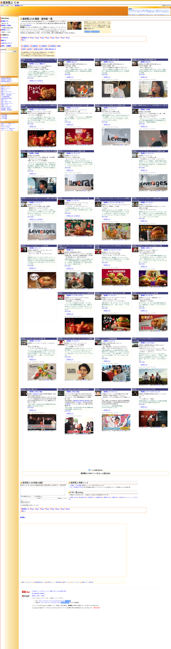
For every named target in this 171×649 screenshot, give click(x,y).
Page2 (32, 38)
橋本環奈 (87, 400)
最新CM (3, 40)
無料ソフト (4, 100)
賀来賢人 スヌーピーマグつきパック (114, 202)
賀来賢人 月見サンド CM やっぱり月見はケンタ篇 (147, 245)
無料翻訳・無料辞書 (6, 110)
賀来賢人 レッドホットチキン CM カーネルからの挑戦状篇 (75, 293)
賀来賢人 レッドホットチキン (37, 109)
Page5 (47, 38)
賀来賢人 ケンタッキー (73, 107)
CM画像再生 (43, 46)
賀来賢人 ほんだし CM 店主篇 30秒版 (69, 59)
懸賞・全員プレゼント (7, 103)
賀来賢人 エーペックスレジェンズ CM (143, 389)
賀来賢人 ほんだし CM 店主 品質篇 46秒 (107, 59)
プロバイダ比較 (5, 127)
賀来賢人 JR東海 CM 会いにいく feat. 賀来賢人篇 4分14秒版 (38, 151)
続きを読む (31, 78)
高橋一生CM (73, 497)
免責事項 (42, 593)
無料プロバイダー (6, 86)
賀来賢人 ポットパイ (35, 248)
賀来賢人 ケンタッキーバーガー (112, 250)
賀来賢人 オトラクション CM (103, 389)
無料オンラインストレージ (8, 93)
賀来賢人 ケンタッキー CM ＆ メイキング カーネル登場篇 (75, 338)
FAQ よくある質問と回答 (59, 591)
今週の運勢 (4, 117)
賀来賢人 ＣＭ (11, 2)
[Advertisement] (9, 64)
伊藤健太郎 (36, 394)
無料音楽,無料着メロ (6, 81)
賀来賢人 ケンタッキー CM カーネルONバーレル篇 (73, 105)
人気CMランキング (6, 43)
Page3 (37, 38)
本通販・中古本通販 (75, 485)
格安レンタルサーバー (27, 582)
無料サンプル (4, 105)
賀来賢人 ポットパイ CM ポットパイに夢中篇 (34, 245)
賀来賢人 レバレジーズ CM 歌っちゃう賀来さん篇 (110, 105)
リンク (55, 598)
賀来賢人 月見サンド (146, 248)
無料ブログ (4, 90)
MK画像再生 (52, 46)
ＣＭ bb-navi (4, 37)
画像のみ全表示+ (39, 49)
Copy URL (87, 31)
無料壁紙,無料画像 (6, 78)
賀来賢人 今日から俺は (35, 391)
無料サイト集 (5, 5)
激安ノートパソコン (6, 125)
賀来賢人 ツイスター (35, 341)
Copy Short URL (95, 31)
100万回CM (40, 80)
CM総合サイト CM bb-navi (39, 591)
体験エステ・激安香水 (87, 582)
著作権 (47, 101)
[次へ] (23, 40)
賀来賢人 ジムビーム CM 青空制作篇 (106, 338)
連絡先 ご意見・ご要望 (38, 595)
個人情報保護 (35, 593)
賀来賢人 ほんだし (72, 62)
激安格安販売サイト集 (40, 582)
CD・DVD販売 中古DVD (77, 487)
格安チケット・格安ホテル (8, 128)
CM (12, 5)
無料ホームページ (6, 88)
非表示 (59, 46)
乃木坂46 (78, 402)
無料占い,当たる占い (6, 106)
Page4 (42, 38)
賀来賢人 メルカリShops (147, 342)
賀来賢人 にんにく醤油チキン (37, 63)
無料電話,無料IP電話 (6, 98)
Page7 (57, 38)
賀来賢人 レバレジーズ (110, 107)
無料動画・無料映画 (6, 80)
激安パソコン (66, 582)
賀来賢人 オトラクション (111, 391)
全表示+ (30, 49)
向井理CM (90, 497)
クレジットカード (75, 582)
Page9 (68, 38)
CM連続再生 (25, 46)
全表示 (24, 49)
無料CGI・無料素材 (6, 95)
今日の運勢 (4, 115)
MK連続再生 (34, 46)
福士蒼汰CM (82, 497)
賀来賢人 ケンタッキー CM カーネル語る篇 (145, 293)
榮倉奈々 (29, 25)
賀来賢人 (23, 517)
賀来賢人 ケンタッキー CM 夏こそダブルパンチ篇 (110, 293)
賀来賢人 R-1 (70, 250)
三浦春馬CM (98, 497)
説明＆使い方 (52, 49)
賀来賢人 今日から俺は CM (29, 389)
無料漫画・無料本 (6, 108)
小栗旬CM (114, 497)
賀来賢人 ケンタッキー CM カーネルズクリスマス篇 (73, 198)
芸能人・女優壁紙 (6, 46)
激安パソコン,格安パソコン (8, 123)
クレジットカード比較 (7, 130)
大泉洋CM (122, 497)
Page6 (52, 38)
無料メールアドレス (6, 91)
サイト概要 (49, 591)
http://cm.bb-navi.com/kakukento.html (50, 602)
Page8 (63, 38)
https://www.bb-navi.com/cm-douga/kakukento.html (51, 601)
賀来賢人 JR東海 (145, 109)
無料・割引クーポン (6, 101)
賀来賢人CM (18, 5)
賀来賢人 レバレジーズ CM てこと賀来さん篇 (71, 151)
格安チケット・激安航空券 (55, 582)
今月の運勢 (4, 118)
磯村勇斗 (68, 404)
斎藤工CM (107, 497)
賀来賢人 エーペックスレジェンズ (150, 391)
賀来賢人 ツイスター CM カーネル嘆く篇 (33, 338)
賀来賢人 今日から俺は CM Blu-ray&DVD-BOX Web (73, 389)
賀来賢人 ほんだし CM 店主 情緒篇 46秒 (144, 59)
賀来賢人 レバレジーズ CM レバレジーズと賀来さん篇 (148, 151)
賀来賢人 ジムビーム (109, 341)
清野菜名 (82, 400)
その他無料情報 (5, 96)
